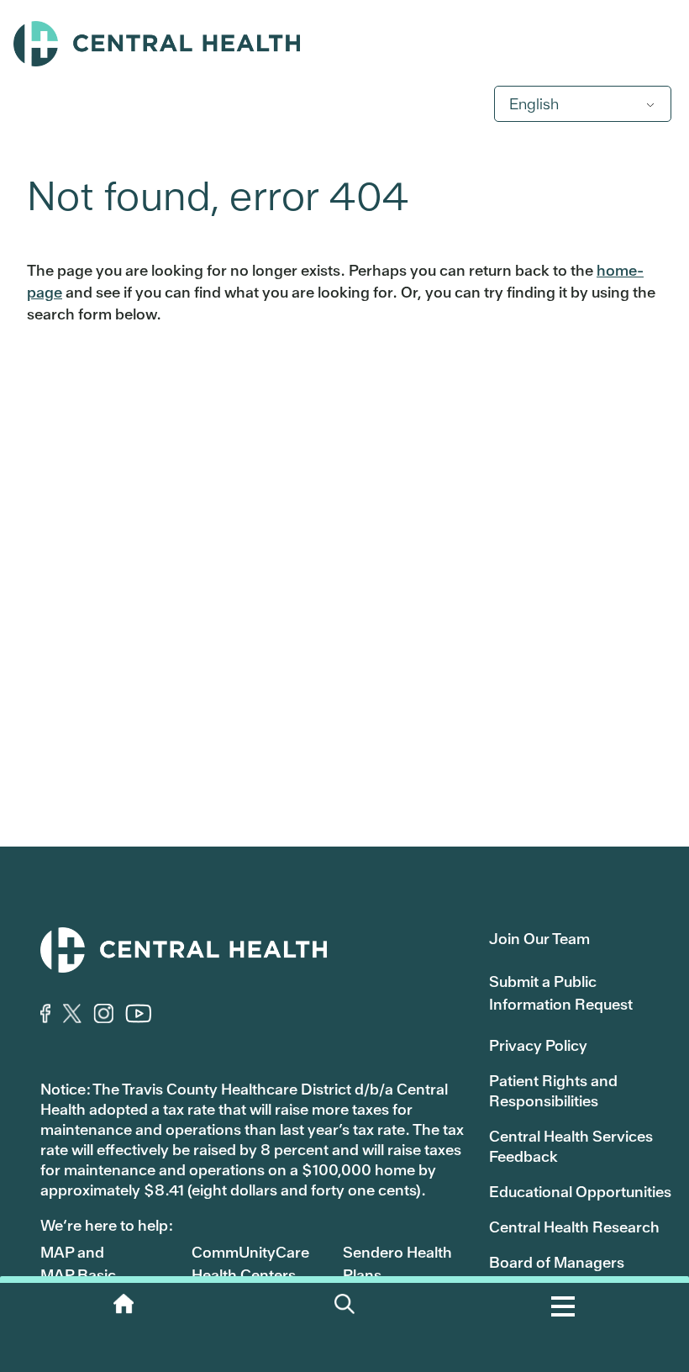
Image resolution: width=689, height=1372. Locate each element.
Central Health (344, 43)
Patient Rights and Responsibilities (553, 1091)
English (534, 103)
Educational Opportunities (580, 1191)
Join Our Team (539, 938)
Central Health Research (574, 1227)
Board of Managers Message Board (556, 1272)
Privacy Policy (538, 1045)
